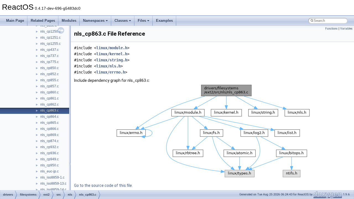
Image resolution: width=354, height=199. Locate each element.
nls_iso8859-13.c (53, 183)
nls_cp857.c (49, 86)
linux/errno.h (110, 72)
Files (142, 21)
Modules (69, 21)
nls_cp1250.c (50, 31)
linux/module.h (111, 48)
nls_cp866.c (49, 129)
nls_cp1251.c (50, 38)
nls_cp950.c (49, 165)
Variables (346, 28)
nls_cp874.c (49, 141)
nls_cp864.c (49, 117)
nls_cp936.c (49, 153)
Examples (164, 21)
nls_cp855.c (49, 80)
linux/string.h (111, 60)
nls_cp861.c (49, 98)
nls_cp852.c (49, 74)
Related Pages (43, 21)
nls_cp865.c (49, 123)
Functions (331, 28)
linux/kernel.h (111, 54)
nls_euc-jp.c (49, 171)
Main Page (15, 21)
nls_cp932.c (49, 147)
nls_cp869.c (49, 135)
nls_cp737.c (49, 56)
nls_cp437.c (49, 50)
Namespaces (94, 21)
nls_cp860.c (49, 92)
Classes (121, 21)
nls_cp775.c (49, 62)
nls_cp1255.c (50, 44)
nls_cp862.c (49, 104)
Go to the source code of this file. (103, 185)
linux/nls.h (108, 66)
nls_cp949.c (49, 159)
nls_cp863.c (49, 110)
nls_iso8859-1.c (52, 177)
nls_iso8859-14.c (53, 190)
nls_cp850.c (49, 68)
